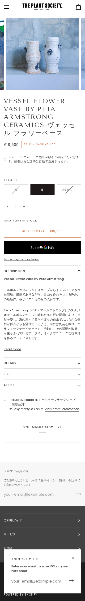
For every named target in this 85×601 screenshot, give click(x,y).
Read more (12, 349)
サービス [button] (10, 534)
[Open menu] (11, 7)
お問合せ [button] (10, 548)
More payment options (21, 259)
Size (7, 374)
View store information (62, 409)
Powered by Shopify (20, 594)
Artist (9, 385)
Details (10, 363)
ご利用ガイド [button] (13, 520)
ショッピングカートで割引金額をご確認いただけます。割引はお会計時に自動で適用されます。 (43, 159)
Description (14, 271)
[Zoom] (15, 81)
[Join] (70, 580)
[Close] (74, 555)
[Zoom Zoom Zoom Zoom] (42, 54)
